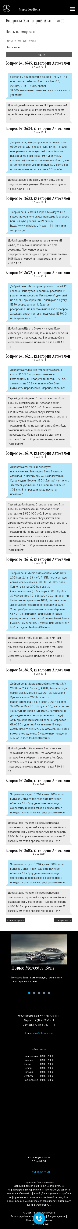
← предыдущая (15, 920)
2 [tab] (34, 993)
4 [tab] (44, 993)
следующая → (63, 920)
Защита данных (56, 1216)
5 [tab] (49, 993)
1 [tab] (29, 993)
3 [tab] (39, 993)
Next (72, 964)
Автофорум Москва (22, 1216)
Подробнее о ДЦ (40, 1171)
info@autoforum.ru (43, 1033)
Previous (5, 964)
